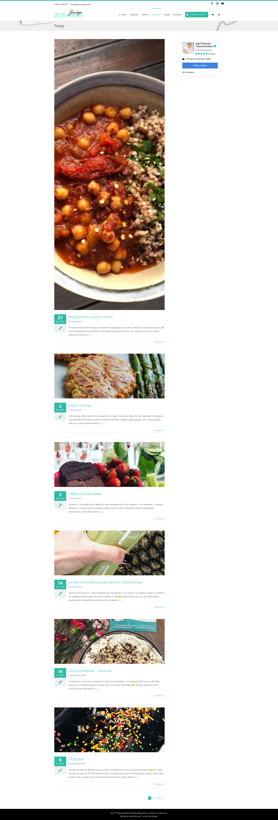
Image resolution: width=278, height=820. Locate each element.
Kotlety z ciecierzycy (80, 405)
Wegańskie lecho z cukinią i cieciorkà (91, 316)
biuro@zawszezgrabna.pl (81, 4)
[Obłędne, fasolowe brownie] (109, 464)
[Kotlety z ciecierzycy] (109, 376)
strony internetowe (150, 816)
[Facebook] (212, 3)
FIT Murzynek (76, 759)
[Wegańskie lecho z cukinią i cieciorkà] (109, 174)
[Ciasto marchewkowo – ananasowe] (109, 641)
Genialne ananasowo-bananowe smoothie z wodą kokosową (105, 582)
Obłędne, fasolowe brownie (85, 493)
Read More (158, 342)
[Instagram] (217, 3)
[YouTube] (222, 3)
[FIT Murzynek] (109, 729)
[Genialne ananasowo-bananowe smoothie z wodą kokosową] (109, 553)
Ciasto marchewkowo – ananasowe (90, 670)
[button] (219, 14)
